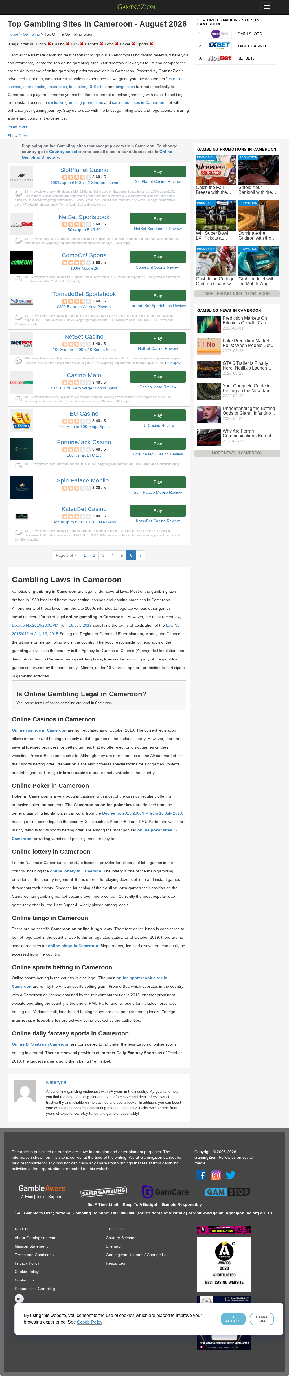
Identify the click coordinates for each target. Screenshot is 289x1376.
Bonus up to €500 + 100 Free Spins (84, 522)
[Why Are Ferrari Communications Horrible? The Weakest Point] (209, 436)
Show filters (18, 135)
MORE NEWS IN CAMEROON (237, 453)
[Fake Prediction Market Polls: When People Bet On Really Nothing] (209, 346)
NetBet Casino (84, 336)
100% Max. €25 (84, 268)
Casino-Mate (84, 375)
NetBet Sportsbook (84, 217)
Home (13, 34)
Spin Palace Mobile (83, 480)
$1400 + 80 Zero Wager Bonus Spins (84, 388)
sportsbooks (34, 86)
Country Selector (121, 1237)
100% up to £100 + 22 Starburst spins (84, 182)
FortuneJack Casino (84, 442)
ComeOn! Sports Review (158, 267)
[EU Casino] (21, 420)
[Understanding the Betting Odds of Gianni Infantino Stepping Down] (209, 414)
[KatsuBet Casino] (21, 516)
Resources (115, 1263)
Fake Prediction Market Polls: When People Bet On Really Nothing (246, 343)
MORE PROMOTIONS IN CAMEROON (237, 293)
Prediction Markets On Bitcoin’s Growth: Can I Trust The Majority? (245, 320)
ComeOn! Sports (84, 255)
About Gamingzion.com (35, 1237)
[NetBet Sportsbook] (21, 224)
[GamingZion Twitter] (230, 1175)
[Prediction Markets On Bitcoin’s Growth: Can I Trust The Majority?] (209, 324)
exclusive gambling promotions (75, 102)
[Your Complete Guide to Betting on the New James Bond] (209, 391)
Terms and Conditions (34, 1254)
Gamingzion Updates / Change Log (137, 1254)
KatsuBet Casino (84, 509)
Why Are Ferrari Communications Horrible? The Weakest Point (249, 433)
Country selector (65, 151)
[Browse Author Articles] (28, 1090)
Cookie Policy (27, 1271)
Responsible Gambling (35, 1288)
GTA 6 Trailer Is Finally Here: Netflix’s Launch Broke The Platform (245, 365)
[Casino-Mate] (21, 382)
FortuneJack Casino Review (158, 454)
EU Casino (84, 413)
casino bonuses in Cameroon (138, 102)
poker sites (57, 86)
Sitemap (113, 1246)
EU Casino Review (157, 425)
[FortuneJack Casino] (21, 449)
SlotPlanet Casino (84, 169)
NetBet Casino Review (158, 348)
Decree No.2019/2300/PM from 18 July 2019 (52, 625)
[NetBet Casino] (21, 343)
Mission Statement (31, 1246)
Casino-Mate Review (157, 387)
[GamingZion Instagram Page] (216, 1175)
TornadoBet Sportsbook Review (158, 305)
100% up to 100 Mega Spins (84, 426)
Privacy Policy (27, 1263)
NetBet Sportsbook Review (158, 228)
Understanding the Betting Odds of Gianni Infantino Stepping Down (249, 411)
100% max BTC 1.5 (84, 455)
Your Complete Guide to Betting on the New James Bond (249, 388)
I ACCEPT (233, 1319)
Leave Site (262, 1319)
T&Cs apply (172, 363)
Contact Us (24, 1280)
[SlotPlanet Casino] (21, 177)
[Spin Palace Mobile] (21, 487)
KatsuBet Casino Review (158, 521)
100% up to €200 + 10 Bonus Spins (84, 349)
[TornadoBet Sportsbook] (21, 301)
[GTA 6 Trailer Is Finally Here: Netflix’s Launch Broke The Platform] (209, 369)
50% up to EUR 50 (84, 229)
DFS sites (97, 86)
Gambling (31, 34)
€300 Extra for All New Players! (84, 306)
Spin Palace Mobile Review (158, 492)
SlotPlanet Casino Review (158, 181)
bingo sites (125, 86)
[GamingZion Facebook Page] (201, 1175)
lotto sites (77, 86)
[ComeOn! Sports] (21, 262)
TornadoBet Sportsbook (84, 294)
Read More (18, 126)
